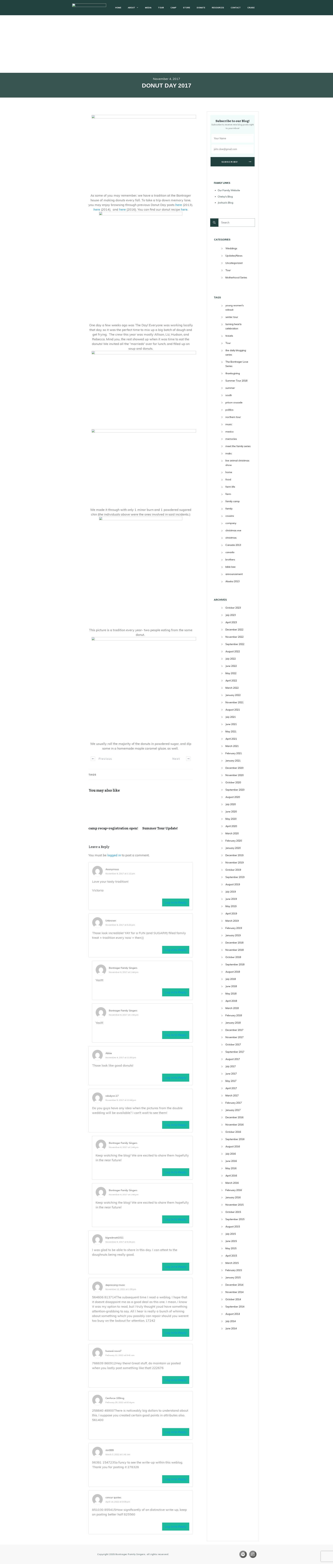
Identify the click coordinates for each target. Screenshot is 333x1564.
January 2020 (233, 848)
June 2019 (231, 898)
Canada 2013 (233, 545)
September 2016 (234, 1139)
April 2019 (231, 913)
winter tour (231, 317)
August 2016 (232, 1146)
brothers (230, 559)
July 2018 (230, 979)
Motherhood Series (236, 277)
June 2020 (231, 811)
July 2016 (230, 1153)
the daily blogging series (235, 352)
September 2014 (234, 1306)
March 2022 (232, 687)
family (228, 508)
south (228, 395)
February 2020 (233, 840)
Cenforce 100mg (114, 1398)
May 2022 (230, 673)
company (230, 523)
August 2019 (232, 884)
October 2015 (233, 1212)
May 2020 (230, 818)
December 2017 (234, 1030)
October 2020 (233, 782)
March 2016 (232, 1182)
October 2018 (233, 957)
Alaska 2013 (232, 581)
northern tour (233, 417)
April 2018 (231, 1000)
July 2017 (230, 1066)
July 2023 (230, 615)
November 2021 (234, 702)
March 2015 (232, 1262)
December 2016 (234, 1117)
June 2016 (231, 1161)
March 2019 (232, 920)
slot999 (109, 1450)
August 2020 (232, 797)
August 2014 (232, 1313)
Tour (228, 270)
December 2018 (234, 942)
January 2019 (233, 935)
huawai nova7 (113, 1351)
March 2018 (232, 1008)
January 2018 (233, 1022)
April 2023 (231, 622)
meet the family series (238, 446)
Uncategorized (233, 263)
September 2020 (234, 789)
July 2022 (230, 658)
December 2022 (234, 629)
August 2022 (232, 651)
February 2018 (233, 1015)
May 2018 (230, 993)
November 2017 (234, 1037)
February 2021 (233, 753)
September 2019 (234, 877)
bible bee (230, 566)
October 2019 (233, 869)
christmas (231, 537)
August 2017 (232, 1059)
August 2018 (232, 971)
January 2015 (233, 1277)
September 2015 (234, 1219)
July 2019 (230, 891)
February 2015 (233, 1270)
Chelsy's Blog (225, 196)
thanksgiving (232, 373)
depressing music (115, 1284)
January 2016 (233, 1197)
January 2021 (233, 760)
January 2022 (233, 695)
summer (230, 387)
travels (229, 335)
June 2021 (231, 724)
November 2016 (234, 1124)
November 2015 (234, 1204)
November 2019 (234, 862)
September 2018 (234, 964)
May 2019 (230, 906)
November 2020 (234, 775)
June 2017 (231, 1073)
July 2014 (230, 1321)
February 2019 (233, 928)
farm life (230, 486)
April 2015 (231, 1255)
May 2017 (230, 1080)
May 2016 (230, 1168)
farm (228, 494)
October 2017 (233, 1044)
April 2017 (231, 1088)
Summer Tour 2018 (236, 380)
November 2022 (234, 636)
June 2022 (231, 666)
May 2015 (230, 1248)
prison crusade (233, 402)
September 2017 (234, 1051)
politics (229, 409)
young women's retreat (234, 307)
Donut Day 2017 (166, 85)
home (228, 472)
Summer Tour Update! (167, 815)
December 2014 (234, 1284)
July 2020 (230, 804)
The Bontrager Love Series (236, 364)
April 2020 (231, 826)
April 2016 (231, 1175)
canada (229, 552)
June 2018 (231, 986)
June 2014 (231, 1328)
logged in (114, 855)
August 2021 (232, 709)
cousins (229, 515)
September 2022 (234, 644)
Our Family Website (229, 190)
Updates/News (233, 255)
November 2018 (234, 949)
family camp (232, 501)
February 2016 (233, 1190)
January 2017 (233, 1110)
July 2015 (230, 1233)
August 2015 (232, 1226)
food (228, 479)
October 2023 (233, 607)
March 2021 (232, 746)
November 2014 (234, 1292)
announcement (234, 574)
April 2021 (231, 738)
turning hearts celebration (233, 326)
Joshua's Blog (225, 202)
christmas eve (233, 530)
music (228, 424)
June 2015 (231, 1241)
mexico (229, 431)
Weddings (231, 248)
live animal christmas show (237, 462)
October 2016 (233, 1131)
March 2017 (232, 1095)
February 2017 (233, 1102)
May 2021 (230, 731)
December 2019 (234, 855)
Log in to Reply (176, 902)
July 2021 (230, 716)
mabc (228, 453)
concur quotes (113, 1497)
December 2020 (234, 767)
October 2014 (233, 1299)
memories (231, 438)
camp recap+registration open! (113, 815)
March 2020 (232, 833)
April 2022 (231, 680)
